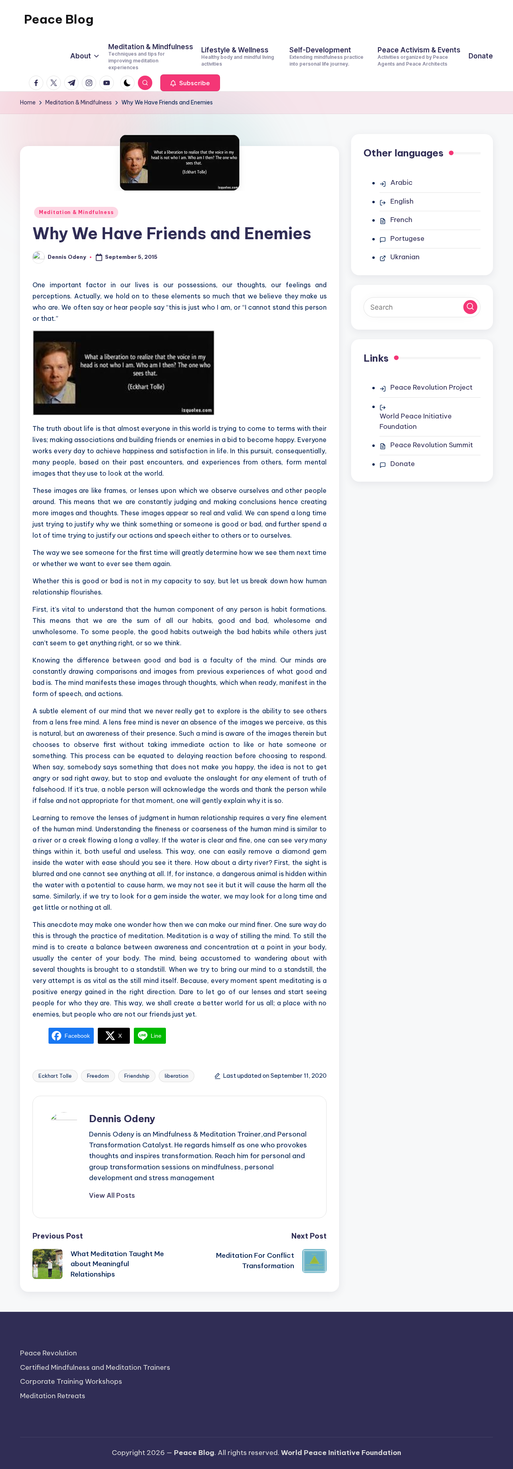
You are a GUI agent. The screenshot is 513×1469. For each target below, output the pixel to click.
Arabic (401, 182)
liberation (176, 1076)
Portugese (407, 238)
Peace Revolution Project (431, 387)
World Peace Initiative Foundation (416, 421)
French (401, 219)
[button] (190, 82)
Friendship (136, 1076)
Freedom (98, 1076)
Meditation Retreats (52, 1395)
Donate (402, 463)
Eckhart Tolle (55, 1076)
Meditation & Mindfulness (76, 212)
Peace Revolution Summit (431, 444)
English (402, 201)
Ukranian (405, 256)
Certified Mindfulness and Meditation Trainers (95, 1367)
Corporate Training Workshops (71, 1381)
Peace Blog (58, 19)
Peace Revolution (48, 1353)
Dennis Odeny (122, 1119)
